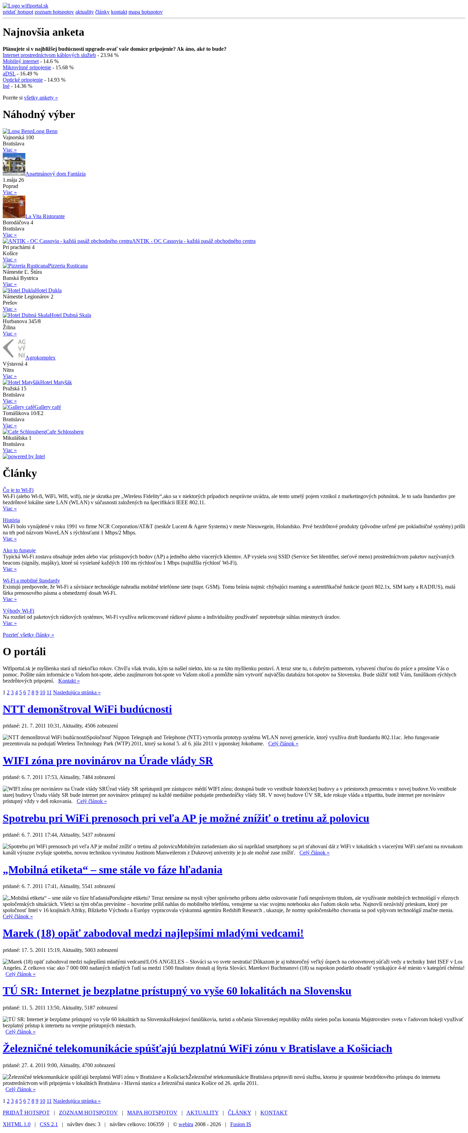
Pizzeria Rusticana (68, 266)
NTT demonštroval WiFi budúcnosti (87, 709)
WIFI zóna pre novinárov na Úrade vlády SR (108, 760)
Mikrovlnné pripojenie (27, 67)
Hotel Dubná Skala (70, 315)
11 (49, 692)
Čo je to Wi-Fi (18, 490)
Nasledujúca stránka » (77, 692)
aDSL (9, 73)
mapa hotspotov (145, 12)
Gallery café (48, 407)
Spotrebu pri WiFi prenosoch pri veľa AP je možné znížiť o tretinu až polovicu (186, 818)
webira (185, 1124)
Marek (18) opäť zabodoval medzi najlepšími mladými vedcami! (153, 933)
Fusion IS (240, 1124)
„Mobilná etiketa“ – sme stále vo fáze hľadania (112, 869)
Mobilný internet (21, 61)
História (11, 520)
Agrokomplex (40, 358)
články (102, 12)
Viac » (10, 150)
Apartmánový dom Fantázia (55, 174)
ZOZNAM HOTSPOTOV (88, 1113)
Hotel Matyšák (56, 382)
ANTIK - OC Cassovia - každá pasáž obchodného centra (194, 241)
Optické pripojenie (23, 80)
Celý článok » (283, 743)
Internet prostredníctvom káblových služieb (49, 55)
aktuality (84, 12)
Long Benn (45, 131)
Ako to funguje (19, 550)
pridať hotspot (18, 12)
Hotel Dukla (48, 290)
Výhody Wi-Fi (18, 611)
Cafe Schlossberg (65, 432)
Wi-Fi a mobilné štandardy (31, 580)
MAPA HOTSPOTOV (152, 1113)
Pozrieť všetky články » (28, 635)
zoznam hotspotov (54, 12)
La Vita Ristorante (45, 216)
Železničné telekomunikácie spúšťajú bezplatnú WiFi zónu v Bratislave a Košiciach (197, 1048)
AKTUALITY (202, 1113)
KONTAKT (273, 1113)
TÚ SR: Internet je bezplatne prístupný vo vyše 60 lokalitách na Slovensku (177, 990)
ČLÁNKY (239, 1113)
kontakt (119, 12)
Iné (6, 86)
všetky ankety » (41, 98)
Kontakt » (69, 681)
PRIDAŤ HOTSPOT (26, 1113)
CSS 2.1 (49, 1124)
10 (42, 692)
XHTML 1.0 (16, 1124)
